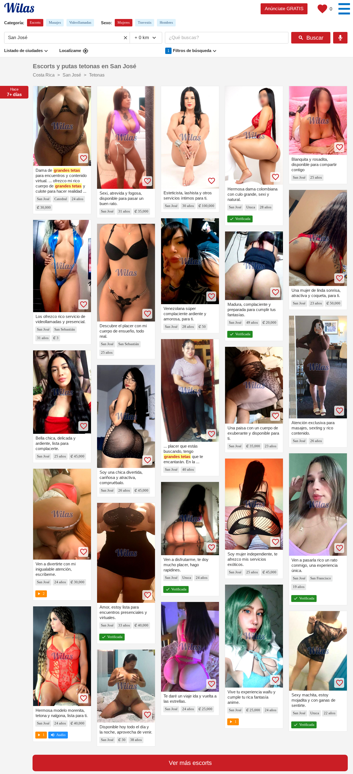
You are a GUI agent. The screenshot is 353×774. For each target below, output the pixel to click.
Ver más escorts (190, 762)
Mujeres (123, 22)
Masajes (55, 22)
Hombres (166, 22)
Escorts (35, 22)
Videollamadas (80, 22)
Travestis (144, 22)
